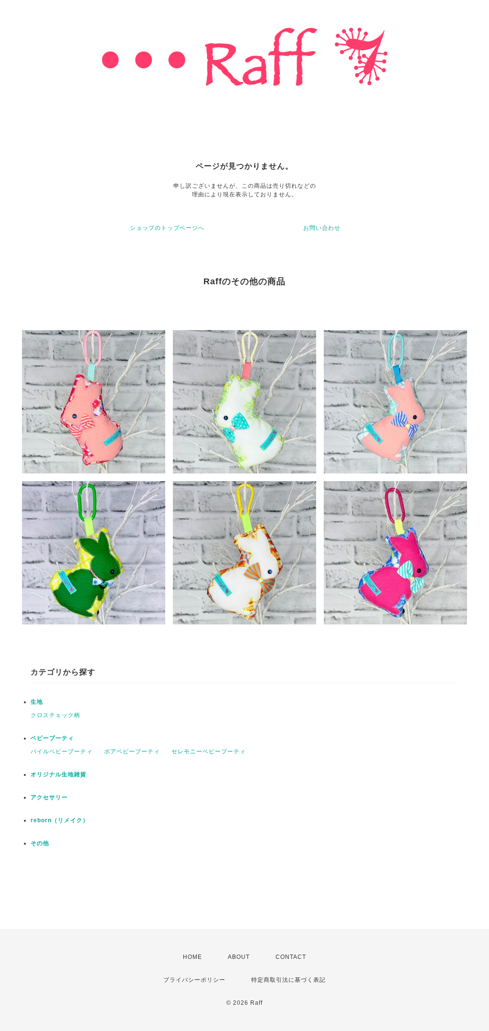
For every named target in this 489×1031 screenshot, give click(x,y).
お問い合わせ (321, 228)
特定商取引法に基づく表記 (288, 980)
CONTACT (291, 957)
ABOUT (239, 957)
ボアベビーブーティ (132, 751)
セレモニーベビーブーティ (208, 751)
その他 (40, 843)
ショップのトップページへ (167, 228)
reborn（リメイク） (60, 820)
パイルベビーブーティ (62, 751)
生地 (37, 701)
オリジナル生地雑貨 (58, 774)
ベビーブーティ (52, 738)
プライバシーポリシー (194, 980)
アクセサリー (49, 797)
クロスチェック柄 (55, 715)
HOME (192, 957)
